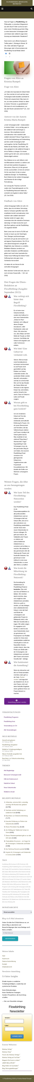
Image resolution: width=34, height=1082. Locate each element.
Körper (19, 879)
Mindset (5, 884)
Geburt (8, 871)
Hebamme (6, 876)
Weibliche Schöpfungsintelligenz (12, 749)
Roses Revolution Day (13, 827)
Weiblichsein (16, 899)
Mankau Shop (6, 1052)
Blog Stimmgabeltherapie (10, 1068)
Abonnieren (10, 939)
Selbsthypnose (18, 889)
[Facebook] (6, 55)
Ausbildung (6, 864)
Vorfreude (6, 897)
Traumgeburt (24, 892)
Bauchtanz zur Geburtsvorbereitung (13, 758)
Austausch (15, 864)
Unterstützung (7, 894)
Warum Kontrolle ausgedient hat (12, 754)
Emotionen (24, 864)
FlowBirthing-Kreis (9, 721)
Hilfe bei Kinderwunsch (11, 779)
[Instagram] (9, 55)
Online (12, 884)
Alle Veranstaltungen (10, 730)
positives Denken (22, 884)
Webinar (14, 897)
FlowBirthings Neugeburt (9, 745)
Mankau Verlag (6, 1049)
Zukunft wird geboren (8, 740)
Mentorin (17, 882)
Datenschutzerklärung (9, 961)
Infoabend (14, 876)
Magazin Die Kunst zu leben (10, 1060)
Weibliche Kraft (23, 897)
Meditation (9, 882)
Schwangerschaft (25, 887)
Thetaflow (6, 892)
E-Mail (7, 1025)
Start (3, 956)
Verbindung (17, 894)
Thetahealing (15, 892)
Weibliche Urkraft (9, 792)
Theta (27, 889)
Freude (8, 869)
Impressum (5, 958)
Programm (6, 887)
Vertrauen (25, 894)
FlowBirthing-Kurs (18, 866)
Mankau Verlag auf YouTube (10, 1057)
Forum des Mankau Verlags (10, 1055)
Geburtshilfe (16, 871)
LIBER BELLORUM (8, 1063)
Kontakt (4, 964)
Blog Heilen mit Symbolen (10, 1066)
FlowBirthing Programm (11, 717)
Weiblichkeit (6, 899)
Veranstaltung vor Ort (10, 725)
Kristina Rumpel (10, 879)
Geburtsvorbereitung (12, 874)
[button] (2, 9)
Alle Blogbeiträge (9, 770)
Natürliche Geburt (9, 783)
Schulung (14, 887)
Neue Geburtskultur (10, 787)
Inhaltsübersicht (7, 967)
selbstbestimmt (7, 889)
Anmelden (17, 1036)
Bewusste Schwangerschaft (12, 775)
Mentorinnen (26, 882)
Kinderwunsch (24, 876)
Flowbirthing (7, 866)
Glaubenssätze (24, 874)
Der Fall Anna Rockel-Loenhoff (15, 849)
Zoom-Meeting (10, 902)
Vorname (7, 1017)
